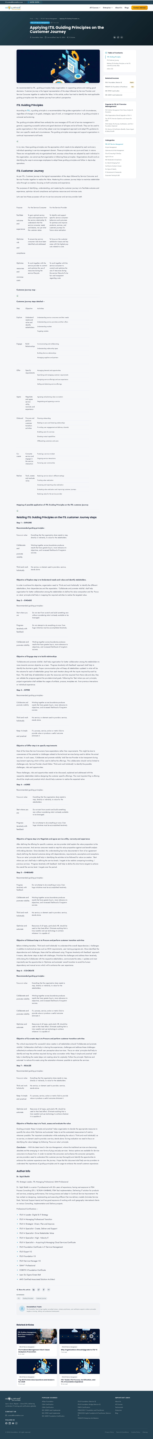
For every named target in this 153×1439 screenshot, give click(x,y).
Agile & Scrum (109, 157)
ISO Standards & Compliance (113, 160)
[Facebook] (6, 1423)
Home (31, 18)
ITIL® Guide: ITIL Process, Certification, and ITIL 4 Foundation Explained (119, 125)
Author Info (110, 69)
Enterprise (107, 7)
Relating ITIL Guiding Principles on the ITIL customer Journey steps (118, 64)
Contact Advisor (139, 7)
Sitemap (145, 1432)
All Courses (94, 7)
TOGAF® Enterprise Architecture (88, 1418)
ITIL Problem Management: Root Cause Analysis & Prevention (119, 111)
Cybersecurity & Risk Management (114, 150)
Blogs (127, 7)
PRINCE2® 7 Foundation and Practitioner (91, 1410)
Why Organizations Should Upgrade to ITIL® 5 (118, 115)
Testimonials (119, 1407)
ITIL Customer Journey (113, 60)
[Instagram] (16, 1423)
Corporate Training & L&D (112, 175)
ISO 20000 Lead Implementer (51, 1410)
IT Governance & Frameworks (113, 172)
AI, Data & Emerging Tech (112, 163)
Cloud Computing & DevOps (113, 153)
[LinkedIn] (10, 1423)
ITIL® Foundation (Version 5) (87, 1401)
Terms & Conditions (122, 1432)
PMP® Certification (84, 1407)
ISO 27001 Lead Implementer (51, 1413)
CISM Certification (48, 1407)
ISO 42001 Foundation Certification (53, 1416)
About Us (118, 7)
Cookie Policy (135, 1432)
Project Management (111, 147)
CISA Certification (47, 1404)
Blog (37, 18)
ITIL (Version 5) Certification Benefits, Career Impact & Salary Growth (119, 130)
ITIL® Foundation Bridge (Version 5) (89, 1404)
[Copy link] (121, 37)
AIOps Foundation (47, 1401)
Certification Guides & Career (113, 166)
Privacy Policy (109, 1432)
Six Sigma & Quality (110, 169)
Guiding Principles (28, 1298)
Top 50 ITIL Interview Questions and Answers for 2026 (118, 120)
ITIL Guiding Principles (114, 57)
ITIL (28, 110)
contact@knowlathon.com (15, 2)
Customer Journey (41, 1298)
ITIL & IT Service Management (114, 144)
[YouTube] (13, 1423)
